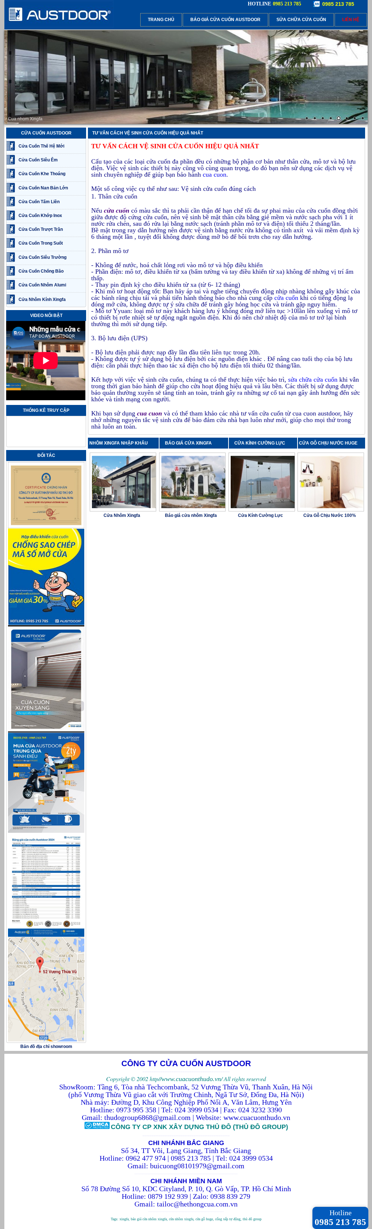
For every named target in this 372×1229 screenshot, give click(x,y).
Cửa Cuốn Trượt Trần (41, 229)
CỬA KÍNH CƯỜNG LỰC (261, 443)
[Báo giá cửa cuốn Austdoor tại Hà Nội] (46, 935)
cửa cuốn (286, 297)
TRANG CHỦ (161, 19)
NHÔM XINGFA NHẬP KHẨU (118, 443)
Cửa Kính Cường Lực (260, 515)
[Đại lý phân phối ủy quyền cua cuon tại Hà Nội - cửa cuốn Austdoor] (46, 527)
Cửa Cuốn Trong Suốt (41, 243)
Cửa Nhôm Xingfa (122, 515)
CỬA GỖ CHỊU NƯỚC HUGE (328, 443)
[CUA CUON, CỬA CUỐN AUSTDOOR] (58, 26)
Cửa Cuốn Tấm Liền (39, 201)
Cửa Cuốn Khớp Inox (40, 215)
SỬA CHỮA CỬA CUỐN (301, 19)
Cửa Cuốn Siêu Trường (42, 257)
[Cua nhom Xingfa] (186, 77)
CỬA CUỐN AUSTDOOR (46, 133)
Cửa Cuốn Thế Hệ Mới (41, 146)
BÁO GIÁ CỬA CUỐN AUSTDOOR (225, 19)
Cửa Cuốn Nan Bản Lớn (43, 187)
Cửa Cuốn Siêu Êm (38, 159)
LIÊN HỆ (350, 19)
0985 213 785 (338, 4)
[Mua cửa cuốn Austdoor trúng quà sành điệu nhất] (46, 831)
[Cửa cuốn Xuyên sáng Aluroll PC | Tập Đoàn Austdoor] (46, 731)
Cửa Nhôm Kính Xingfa (42, 299)
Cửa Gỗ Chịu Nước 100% (329, 515)
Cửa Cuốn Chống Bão (41, 271)
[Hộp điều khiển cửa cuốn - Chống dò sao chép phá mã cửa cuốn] (46, 623)
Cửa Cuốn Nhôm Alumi (42, 285)
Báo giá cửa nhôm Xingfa (191, 515)
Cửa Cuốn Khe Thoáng (42, 173)
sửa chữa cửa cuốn (312, 379)
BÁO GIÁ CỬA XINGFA (190, 443)
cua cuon (214, 174)
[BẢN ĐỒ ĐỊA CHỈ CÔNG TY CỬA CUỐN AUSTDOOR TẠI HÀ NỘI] (46, 1040)
